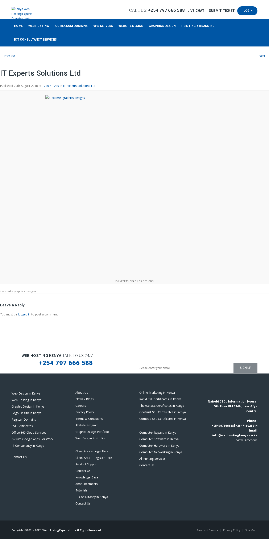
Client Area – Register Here (93, 458)
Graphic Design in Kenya (28, 406)
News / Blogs (84, 399)
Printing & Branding (198, 26)
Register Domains (24, 419)
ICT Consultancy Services (35, 39)
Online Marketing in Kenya (157, 393)
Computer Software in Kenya (159, 439)
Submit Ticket (222, 11)
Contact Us (19, 457)
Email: (252, 430)
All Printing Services (152, 459)
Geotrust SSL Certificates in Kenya (162, 412)
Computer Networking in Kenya (160, 452)
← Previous (8, 56)
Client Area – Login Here (91, 451)
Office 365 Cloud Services (29, 432)
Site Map (250, 530)
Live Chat (196, 11)
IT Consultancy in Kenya (28, 446)
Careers (80, 406)
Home (18, 26)
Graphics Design (162, 26)
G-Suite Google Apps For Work (32, 439)
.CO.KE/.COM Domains (71, 26)
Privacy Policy (84, 412)
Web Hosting (38, 26)
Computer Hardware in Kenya (159, 446)
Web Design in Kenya (26, 393)
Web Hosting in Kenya (26, 400)
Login (247, 10)
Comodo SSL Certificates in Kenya (162, 419)
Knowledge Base (86, 477)
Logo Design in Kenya (26, 413)
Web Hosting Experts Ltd (57, 530)
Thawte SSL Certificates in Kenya (161, 406)
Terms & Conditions (89, 419)
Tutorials (81, 490)
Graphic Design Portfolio (92, 432)
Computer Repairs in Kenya (157, 432)
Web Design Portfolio (90, 438)
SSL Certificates (22, 426)
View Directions (246, 440)
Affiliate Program (87, 425)
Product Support (86, 464)
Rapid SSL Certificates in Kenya (160, 399)
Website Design (131, 26)
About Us (81, 393)
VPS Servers (103, 26)
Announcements (86, 484)
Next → (264, 56)
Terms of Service (208, 530)
